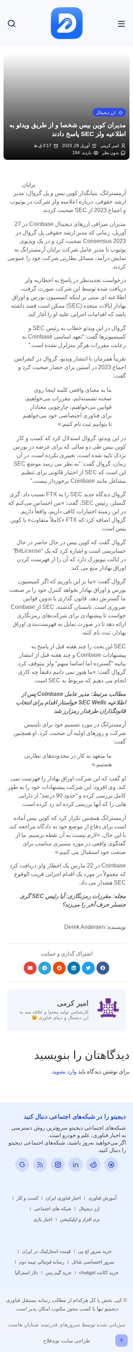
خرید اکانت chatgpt (98, 1272)
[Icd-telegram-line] (111, 1164)
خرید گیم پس (58, 1272)
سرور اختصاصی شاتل (93, 1262)
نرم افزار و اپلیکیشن (80, 1219)
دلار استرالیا (26, 1272)
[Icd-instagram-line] (58, 1164)
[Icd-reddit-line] (93, 1164)
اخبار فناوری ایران (63, 1198)
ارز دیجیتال (89, 1208)
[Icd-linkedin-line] (75, 1164)
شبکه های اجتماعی (52, 1208)
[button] (109, 112)
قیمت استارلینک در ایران (46, 1251)
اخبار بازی (42, 1219)
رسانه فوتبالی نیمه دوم (41, 1262)
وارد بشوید (64, 1072)
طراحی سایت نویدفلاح (66, 1340)
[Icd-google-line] (22, 1164)
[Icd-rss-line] (40, 1164)
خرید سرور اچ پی (95, 1251)
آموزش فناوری (102, 1198)
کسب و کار (27, 1198)
